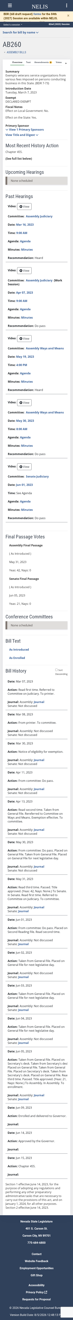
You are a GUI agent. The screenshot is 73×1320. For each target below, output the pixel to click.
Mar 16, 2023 (25, 225)
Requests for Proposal (36, 1299)
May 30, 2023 (25, 421)
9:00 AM (21, 233)
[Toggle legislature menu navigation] (66, 5)
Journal (39, 702)
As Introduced (19, 650)
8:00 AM (21, 429)
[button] (24, 130)
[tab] (17, 62)
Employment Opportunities (37, 1268)
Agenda (25, 241)
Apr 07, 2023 (24, 293)
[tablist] (36, 637)
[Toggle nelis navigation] (10, 5)
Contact (36, 1254)
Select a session (12, 24)
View (25, 206)
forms (37, 14)
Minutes (27, 250)
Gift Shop (37, 1275)
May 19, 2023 (25, 357)
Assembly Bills (16, 52)
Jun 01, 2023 (24, 485)
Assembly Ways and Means (45, 348)
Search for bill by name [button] (19, 32)
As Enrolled (17, 658)
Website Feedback (36, 1261)
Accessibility (36, 1285)
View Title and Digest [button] (20, 135)
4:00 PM (21, 365)
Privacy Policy (35, 1292)
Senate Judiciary (37, 476)
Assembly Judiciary (39, 216)
